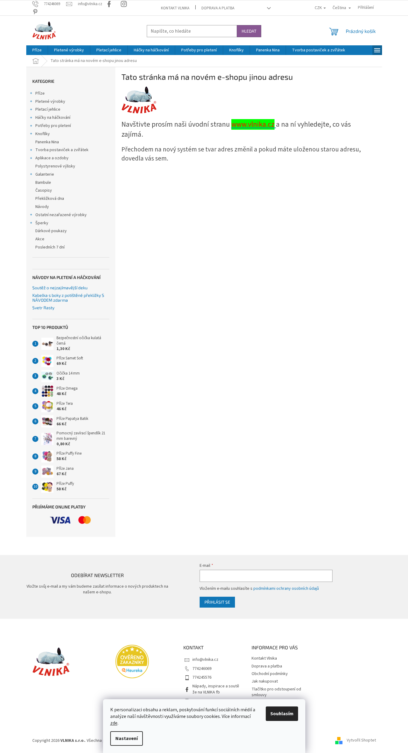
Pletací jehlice (47, 109)
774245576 (201, 677)
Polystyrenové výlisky (55, 166)
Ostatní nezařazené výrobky (61, 215)
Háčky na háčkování (52, 118)
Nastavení (126, 738)
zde (113, 723)
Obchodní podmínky (270, 674)
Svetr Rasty (43, 307)
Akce (39, 239)
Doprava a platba (217, 8)
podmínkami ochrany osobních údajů (286, 589)
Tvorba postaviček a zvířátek (61, 150)
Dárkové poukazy (51, 231)
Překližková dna (49, 199)
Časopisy (43, 190)
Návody (42, 207)
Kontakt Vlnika (175, 8)
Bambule (43, 183)
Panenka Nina (47, 142)
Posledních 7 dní (50, 247)
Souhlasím (282, 713)
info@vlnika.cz (205, 660)
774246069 (201, 669)
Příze (40, 93)
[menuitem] (37, 50)
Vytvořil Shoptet (361, 741)
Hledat (249, 31)
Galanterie (44, 174)
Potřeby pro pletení (53, 126)
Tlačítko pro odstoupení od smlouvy (276, 692)
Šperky (41, 223)
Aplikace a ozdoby (52, 158)
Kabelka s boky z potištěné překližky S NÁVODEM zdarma (68, 297)
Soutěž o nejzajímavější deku (60, 287)
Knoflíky (42, 134)
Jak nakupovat (265, 681)
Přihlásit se (217, 602)
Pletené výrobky (50, 102)
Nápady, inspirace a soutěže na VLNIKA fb (215, 689)
